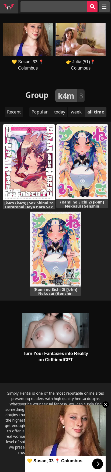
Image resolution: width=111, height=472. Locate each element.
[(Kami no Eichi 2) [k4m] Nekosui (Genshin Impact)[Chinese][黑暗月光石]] (55, 249)
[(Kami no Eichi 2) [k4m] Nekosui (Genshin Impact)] (82, 161)
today (59, 112)
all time (95, 112)
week (76, 112)
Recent (14, 112)
